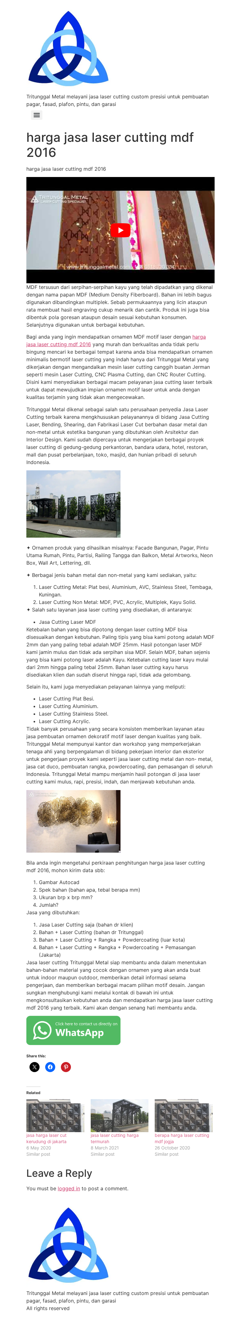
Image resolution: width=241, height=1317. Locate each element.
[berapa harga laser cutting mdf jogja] (184, 1115)
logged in (69, 1188)
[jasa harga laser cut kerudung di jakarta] (55, 1115)
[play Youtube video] (120, 230)
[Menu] (36, 115)
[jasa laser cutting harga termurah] (120, 1115)
